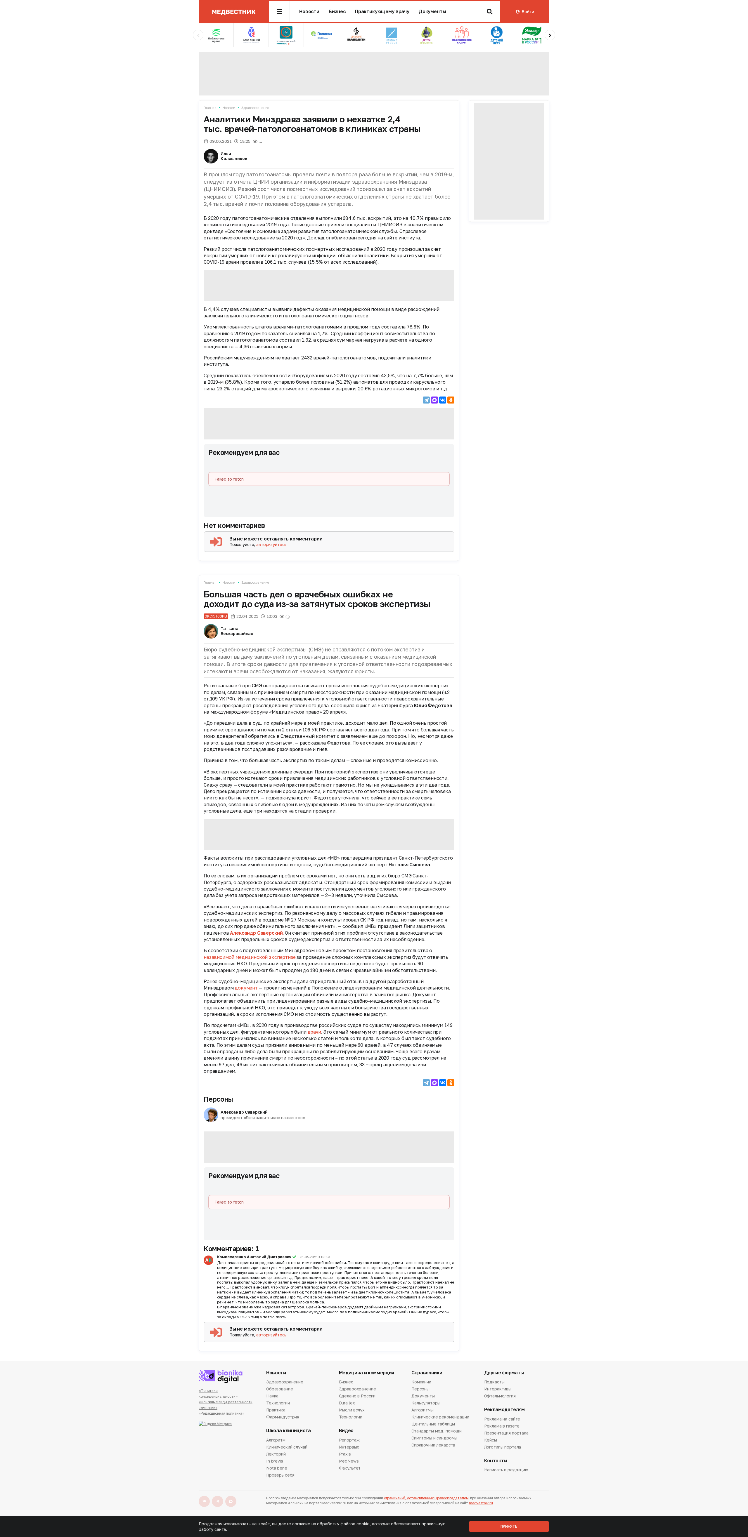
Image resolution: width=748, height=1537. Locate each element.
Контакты (495, 1460)
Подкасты (494, 1382)
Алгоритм (275, 1440)
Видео (346, 1430)
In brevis (274, 1460)
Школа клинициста (288, 1430)
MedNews (349, 1460)
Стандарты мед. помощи (436, 1430)
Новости (309, 11)
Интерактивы (497, 1388)
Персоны (218, 1099)
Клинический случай (286, 1446)
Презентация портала (506, 1432)
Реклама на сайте (502, 1419)
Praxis (345, 1453)
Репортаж (349, 1440)
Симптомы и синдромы (434, 1437)
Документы (432, 11)
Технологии (278, 1402)
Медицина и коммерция (366, 1373)
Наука (272, 1395)
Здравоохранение (255, 107)
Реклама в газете (502, 1425)
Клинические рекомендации (440, 1416)
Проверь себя (280, 1474)
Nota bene (276, 1467)
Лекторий (276, 1453)
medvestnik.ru (481, 1503)
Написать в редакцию (506, 1470)
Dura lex (347, 1402)
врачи (314, 1032)
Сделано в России (357, 1395)
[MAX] (434, 400)
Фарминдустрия (282, 1416)
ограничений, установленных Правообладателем (426, 1498)
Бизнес (337, 11)
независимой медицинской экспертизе (250, 957)
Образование (279, 1388)
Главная (210, 107)
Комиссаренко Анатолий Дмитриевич (254, 1256)
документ (246, 988)
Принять (509, 1526)
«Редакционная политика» (221, 1413)
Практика (275, 1409)
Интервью (349, 1446)
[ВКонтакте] (442, 400)
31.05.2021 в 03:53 (315, 1257)
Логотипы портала (502, 1446)
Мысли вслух (352, 1409)
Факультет (350, 1467)
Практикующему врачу (382, 11)
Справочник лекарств (433, 1444)
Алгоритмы (422, 1409)
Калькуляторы (425, 1402)
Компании (421, 1382)
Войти (528, 11)
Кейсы (490, 1439)
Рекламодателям (504, 1409)
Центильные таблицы (433, 1423)
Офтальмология (500, 1395)
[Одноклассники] (450, 400)
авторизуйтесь (271, 544)
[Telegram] (426, 400)
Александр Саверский (256, 933)
